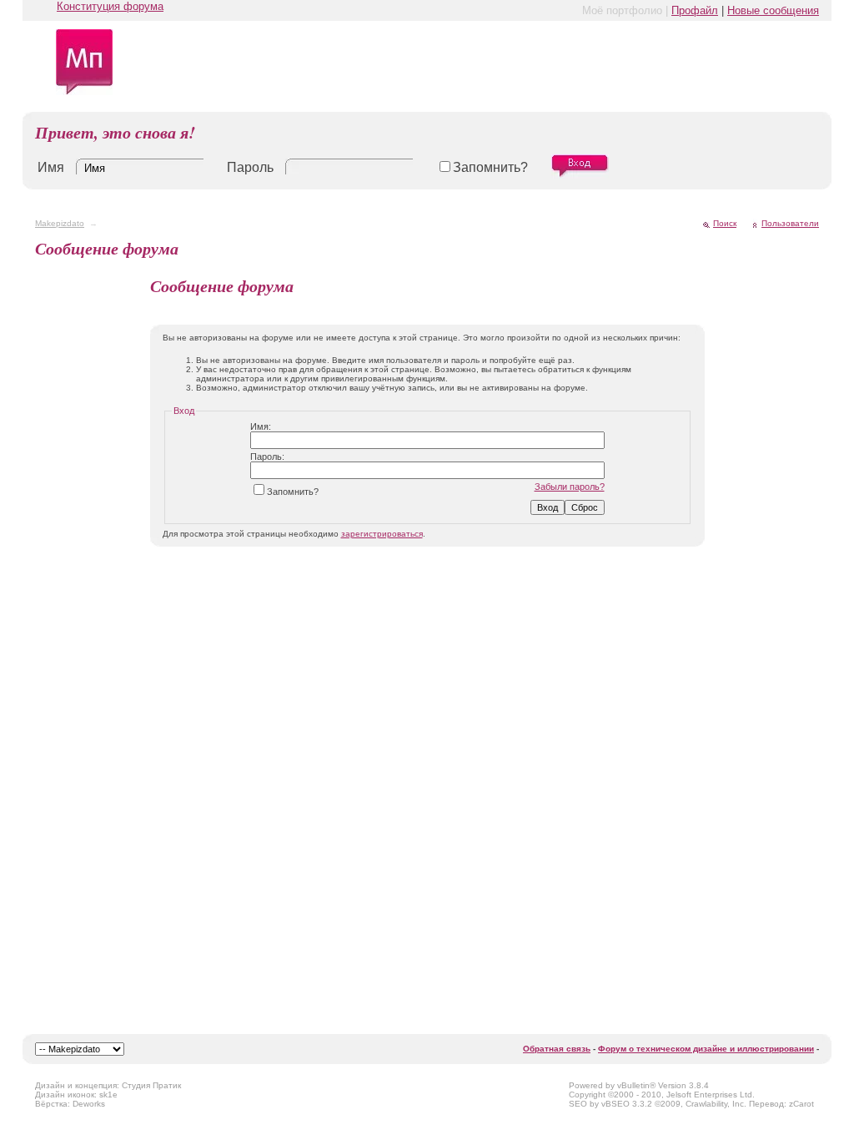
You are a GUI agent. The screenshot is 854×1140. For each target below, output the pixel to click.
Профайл (694, 10)
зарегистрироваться (382, 533)
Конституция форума (110, 6)
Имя (51, 167)
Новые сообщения (773, 10)
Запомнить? (490, 167)
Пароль (250, 167)
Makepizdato (59, 223)
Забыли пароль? (570, 487)
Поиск (724, 223)
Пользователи (790, 223)
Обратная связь (556, 1048)
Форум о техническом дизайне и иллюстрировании (706, 1048)
